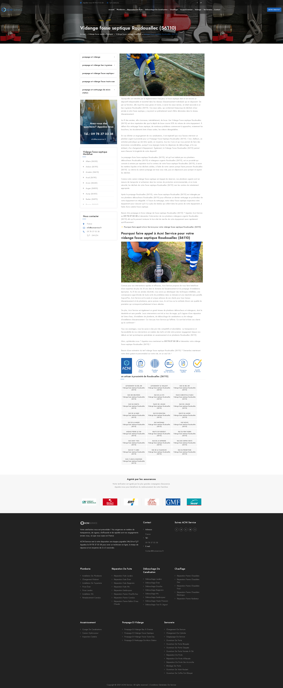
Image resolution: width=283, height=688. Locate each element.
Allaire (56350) (92, 161)
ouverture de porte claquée (177, 647)
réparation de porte (174, 655)
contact (217, 9)
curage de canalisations (92, 629)
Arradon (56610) (92, 172)
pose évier (86, 586)
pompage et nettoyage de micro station (96, 91)
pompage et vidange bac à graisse (97, 65)
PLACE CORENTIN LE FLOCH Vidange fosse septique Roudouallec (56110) (185, 397)
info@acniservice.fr (98, 139)
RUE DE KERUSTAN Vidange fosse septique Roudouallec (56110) (159, 415)
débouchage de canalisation (156, 9)
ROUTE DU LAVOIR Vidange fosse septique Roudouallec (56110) (185, 415)
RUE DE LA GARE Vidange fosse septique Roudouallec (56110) (134, 415)
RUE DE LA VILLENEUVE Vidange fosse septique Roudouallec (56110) (159, 452)
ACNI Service (126, 685)
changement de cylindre (176, 633)
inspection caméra (89, 636)
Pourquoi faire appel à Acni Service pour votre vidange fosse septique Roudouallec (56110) (162, 227)
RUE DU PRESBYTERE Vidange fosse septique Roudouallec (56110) (185, 452)
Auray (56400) (91, 194)
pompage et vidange (91, 57)
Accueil (83, 34)
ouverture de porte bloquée (177, 644)
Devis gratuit (274, 10)
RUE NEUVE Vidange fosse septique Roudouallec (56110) (185, 425)
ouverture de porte (174, 640)
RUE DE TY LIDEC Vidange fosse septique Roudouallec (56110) (134, 452)
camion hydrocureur (90, 633)
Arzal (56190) (91, 177)
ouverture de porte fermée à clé (179, 651)
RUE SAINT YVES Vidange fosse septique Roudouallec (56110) (134, 443)
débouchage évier (152, 582)
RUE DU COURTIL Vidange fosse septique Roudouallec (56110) (134, 406)
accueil (111, 9)
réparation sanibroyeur (123, 590)
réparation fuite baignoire (124, 583)
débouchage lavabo (153, 579)
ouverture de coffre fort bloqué (179, 673)
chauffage (174, 9)
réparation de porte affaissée (178, 658)
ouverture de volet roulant (177, 669)
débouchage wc (152, 593)
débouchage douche (153, 586)
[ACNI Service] (12, 10)
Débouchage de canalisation (151, 570)
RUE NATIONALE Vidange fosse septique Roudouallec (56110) (159, 425)
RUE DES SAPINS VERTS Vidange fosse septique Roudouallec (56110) (185, 443)
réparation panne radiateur (188, 598)
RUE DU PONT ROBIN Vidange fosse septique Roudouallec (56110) (185, 434)
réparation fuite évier (122, 579)
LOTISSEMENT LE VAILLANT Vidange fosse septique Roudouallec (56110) (159, 388)
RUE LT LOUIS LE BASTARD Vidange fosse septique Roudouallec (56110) (134, 461)
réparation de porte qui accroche (180, 662)
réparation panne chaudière (188, 576)
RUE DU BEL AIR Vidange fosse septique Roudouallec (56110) (185, 388)
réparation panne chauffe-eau (126, 594)
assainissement (186, 9)
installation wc (88, 594)
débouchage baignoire (154, 590)
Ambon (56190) (92, 166)
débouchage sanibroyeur (155, 597)
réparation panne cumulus (124, 597)
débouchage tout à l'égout (156, 604)
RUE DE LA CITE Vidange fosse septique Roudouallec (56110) (159, 397)
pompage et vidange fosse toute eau (98, 81)
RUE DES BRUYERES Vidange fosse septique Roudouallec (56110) (134, 397)
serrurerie (208, 9)
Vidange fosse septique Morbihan (128, 34)
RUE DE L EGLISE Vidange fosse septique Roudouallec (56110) (185, 406)
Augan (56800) (92, 188)
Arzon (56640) (92, 183)
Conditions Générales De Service (163, 685)
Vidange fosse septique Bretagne (100, 34)
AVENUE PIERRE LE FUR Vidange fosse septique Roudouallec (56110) (134, 434)
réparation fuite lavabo (123, 576)
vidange (198, 9)
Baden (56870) (92, 199)
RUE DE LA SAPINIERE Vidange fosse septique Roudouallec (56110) (159, 443)
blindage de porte (173, 666)
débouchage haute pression (156, 601)
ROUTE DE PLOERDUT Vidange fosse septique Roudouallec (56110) (159, 434)
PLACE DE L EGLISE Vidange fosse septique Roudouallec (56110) (159, 406)
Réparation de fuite (122, 568)
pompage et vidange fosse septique (98, 73)
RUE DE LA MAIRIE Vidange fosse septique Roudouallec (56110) (134, 425)
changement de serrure (175, 629)
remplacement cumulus (91, 597)
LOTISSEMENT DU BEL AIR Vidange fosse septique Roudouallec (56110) (134, 388)
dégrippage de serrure (175, 636)
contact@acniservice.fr (154, 551)
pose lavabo (87, 590)
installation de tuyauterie (92, 583)
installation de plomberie (92, 576)
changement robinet (90, 579)
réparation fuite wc (122, 586)
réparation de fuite (135, 9)
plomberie (121, 9)
